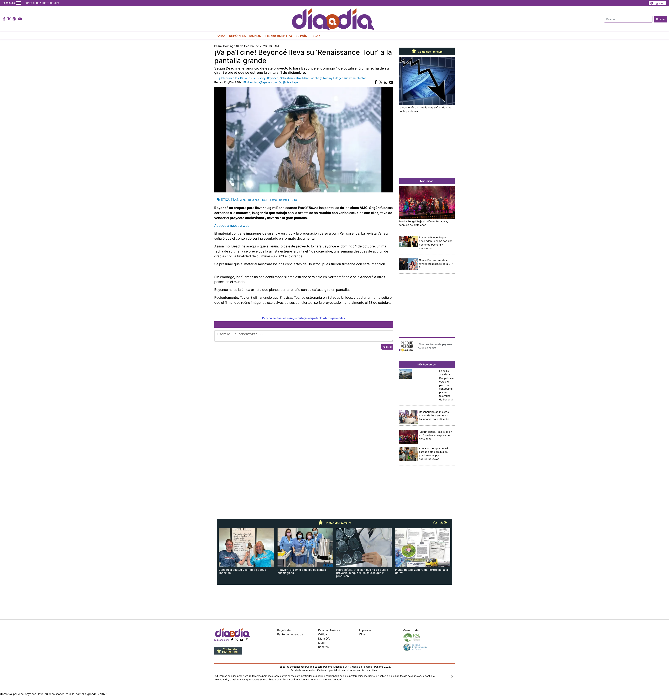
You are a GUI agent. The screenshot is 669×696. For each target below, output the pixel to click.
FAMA (221, 36)
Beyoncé (253, 199)
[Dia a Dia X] (9, 19)
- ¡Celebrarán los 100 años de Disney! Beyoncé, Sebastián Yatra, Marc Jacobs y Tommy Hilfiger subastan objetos (291, 78)
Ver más (438, 522)
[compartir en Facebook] (376, 82)
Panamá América (329, 630)
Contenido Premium (430, 51)
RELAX (315, 36)
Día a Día (324, 638)
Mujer (321, 642)
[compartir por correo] (391, 82)
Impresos (365, 630)
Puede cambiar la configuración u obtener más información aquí (305, 679)
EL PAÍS (301, 36)
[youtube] (241, 639)
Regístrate (284, 630)
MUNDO (255, 36)
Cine (243, 199)
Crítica (322, 634)
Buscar (660, 19)
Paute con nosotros (290, 634)
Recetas (323, 647)
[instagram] (247, 639)
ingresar (659, 3)
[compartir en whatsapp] (385, 82)
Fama (273, 199)
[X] (236, 639)
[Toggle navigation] (18, 3)
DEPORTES (237, 36)
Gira (294, 199)
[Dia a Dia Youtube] (20, 19)
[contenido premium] (228, 650)
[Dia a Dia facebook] (4, 19)
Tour (264, 199)
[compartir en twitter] (380, 82)
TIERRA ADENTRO (278, 36)
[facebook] (232, 639)
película (284, 199)
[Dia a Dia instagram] (15, 19)
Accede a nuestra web (231, 225)
